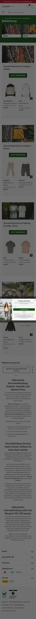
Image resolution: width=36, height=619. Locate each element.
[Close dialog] (35, 300)
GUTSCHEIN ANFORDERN (24, 309)
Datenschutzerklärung (25, 317)
